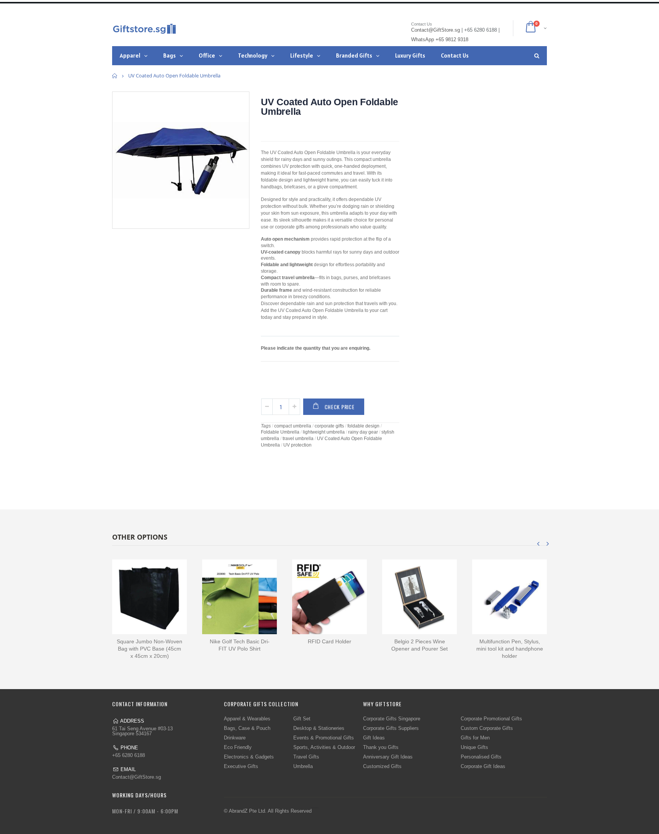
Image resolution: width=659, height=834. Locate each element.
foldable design (363, 426)
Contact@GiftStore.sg (136, 777)
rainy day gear (363, 432)
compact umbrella (292, 426)
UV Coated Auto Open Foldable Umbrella (329, 106)
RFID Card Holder (329, 641)
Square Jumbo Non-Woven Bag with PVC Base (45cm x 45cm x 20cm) (149, 648)
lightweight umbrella (324, 432)
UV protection (297, 445)
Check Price (340, 407)
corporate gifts (329, 426)
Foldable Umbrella (280, 432)
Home (115, 75)
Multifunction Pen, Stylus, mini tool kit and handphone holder (509, 648)
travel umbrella (298, 438)
